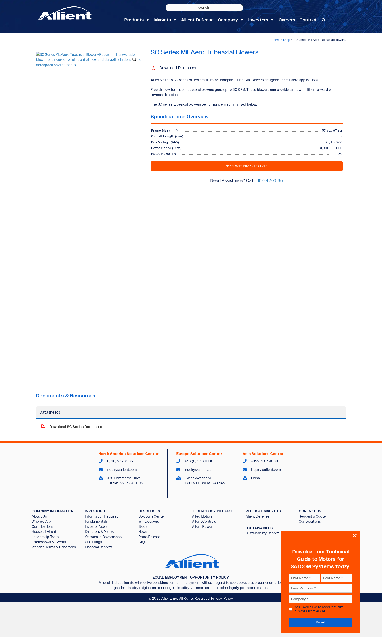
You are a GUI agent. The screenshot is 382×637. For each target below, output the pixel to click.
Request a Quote (312, 516)
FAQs (142, 542)
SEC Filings (93, 542)
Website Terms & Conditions (54, 547)
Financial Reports (99, 547)
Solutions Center (152, 516)
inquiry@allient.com (122, 470)
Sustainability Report (262, 533)
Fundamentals (96, 521)
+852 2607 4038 (264, 461)
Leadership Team (45, 537)
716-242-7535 (269, 180)
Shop (286, 40)
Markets (162, 20)
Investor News (96, 526)
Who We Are (41, 521)
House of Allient (44, 532)
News (143, 532)
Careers (287, 20)
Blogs (143, 526)
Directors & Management (105, 532)
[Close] (355, 536)
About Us (39, 516)
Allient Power (202, 526)
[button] (323, 19)
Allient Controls (204, 521)
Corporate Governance (103, 537)
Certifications (42, 526)
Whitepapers (149, 521)
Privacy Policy (222, 598)
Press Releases (150, 537)
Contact (308, 20)
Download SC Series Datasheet (76, 427)
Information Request (101, 516)
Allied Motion (202, 516)
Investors (258, 20)
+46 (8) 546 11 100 (199, 461)
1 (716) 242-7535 (120, 461)
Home (276, 40)
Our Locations (310, 521)
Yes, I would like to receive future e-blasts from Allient (319, 609)
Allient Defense (197, 20)
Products (134, 20)
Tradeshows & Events (49, 542)
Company (228, 20)
